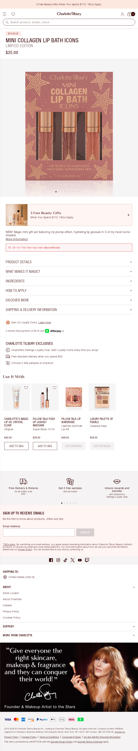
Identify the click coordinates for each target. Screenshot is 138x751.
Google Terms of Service (90, 741)
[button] (7, 22)
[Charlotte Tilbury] (69, 14)
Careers (7, 605)
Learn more (44, 322)
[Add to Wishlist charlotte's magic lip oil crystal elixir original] (26, 387)
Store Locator (11, 593)
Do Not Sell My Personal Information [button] (102, 737)
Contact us (120, 732)
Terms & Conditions (49, 737)
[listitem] (69, 128)
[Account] (122, 14)
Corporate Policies (71, 737)
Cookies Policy (11, 617)
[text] (73, 446)
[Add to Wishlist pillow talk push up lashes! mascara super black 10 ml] (54, 387)
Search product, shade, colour (30, 22)
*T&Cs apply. (9, 544)
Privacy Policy (25, 549)
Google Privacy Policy (61, 741)
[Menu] (4, 14)
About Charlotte (12, 599)
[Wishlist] (13, 14)
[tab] (56, 191)
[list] (69, 128)
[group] (15, 418)
